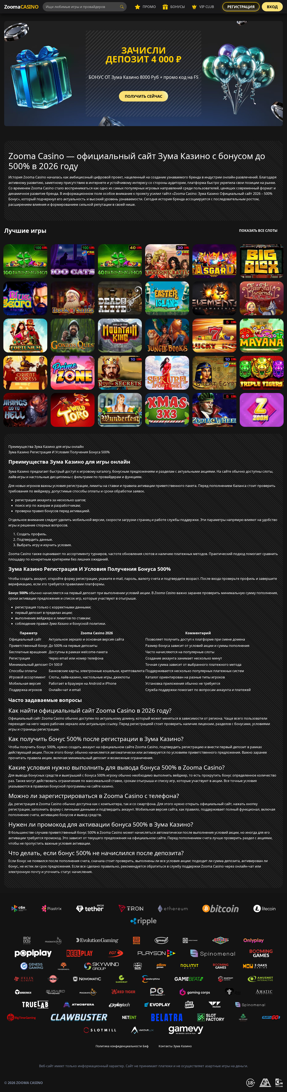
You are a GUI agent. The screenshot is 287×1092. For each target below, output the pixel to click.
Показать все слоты (258, 230)
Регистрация (241, 6)
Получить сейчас (143, 96)
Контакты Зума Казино (175, 1046)
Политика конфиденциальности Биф (122, 1046)
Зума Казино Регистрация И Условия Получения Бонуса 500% (59, 452)
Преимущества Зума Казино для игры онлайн (46, 446)
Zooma (21, 6)
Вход (272, 6)
